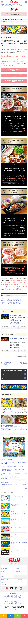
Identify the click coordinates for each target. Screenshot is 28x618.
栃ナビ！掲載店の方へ (19, 579)
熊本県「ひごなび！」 (18, 595)
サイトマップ (3, 576)
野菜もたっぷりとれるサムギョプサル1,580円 (14, 75)
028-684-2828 (16, 345)
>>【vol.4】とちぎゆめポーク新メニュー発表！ (11, 303)
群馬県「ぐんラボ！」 (10, 600)
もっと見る (24, 488)
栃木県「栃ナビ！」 (10, 595)
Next (25, 103)
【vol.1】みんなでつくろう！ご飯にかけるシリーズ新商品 (6, 363)
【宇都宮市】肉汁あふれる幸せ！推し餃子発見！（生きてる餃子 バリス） (21, 426)
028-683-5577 (16, 322)
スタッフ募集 (3, 584)
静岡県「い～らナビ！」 (18, 601)
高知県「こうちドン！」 (18, 603)
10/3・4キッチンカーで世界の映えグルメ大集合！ (12, 466)
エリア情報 (17, 568)
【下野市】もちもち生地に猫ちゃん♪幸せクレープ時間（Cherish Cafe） (7, 427)
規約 (2, 574)
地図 (14, 326)
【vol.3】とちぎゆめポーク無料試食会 (22, 363)
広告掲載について (4, 579)
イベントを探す (4, 568)
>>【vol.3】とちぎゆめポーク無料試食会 (10, 302)
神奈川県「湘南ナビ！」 (9, 601)
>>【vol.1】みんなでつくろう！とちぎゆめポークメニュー (14, 299)
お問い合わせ (17, 574)
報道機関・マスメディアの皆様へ (7, 582)
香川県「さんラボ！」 (18, 600)
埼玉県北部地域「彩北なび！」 (8, 603)
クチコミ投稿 (23, 326)
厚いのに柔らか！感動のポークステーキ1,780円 (14, 81)
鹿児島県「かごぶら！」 (18, 602)
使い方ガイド (3, 571)
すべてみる (14, 434)
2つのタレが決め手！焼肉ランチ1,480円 (14, 70)
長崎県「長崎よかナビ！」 (19, 596)
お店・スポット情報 (5, 326)
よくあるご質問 (17, 571)
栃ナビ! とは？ (14, 563)
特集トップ (14, 362)
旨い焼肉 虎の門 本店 (15, 315)
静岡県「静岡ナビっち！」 (9, 596)
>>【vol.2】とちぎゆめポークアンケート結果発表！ (12, 300)
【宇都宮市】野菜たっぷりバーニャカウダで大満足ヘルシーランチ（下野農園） (21, 409)
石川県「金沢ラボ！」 (10, 602)
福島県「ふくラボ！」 (10, 597)
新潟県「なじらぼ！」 (18, 597)
